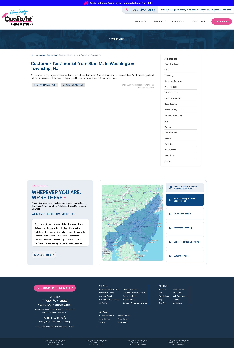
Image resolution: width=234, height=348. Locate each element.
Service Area (198, 21)
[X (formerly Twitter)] (44, 317)
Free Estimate (221, 21)
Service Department (173, 115)
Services (139, 21)
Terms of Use (57, 322)
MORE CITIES (42, 254)
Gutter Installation (130, 296)
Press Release (170, 87)
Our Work (177, 21)
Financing (168, 75)
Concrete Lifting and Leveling (134, 293)
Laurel (78, 240)
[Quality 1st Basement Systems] (18, 17)
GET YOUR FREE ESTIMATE (54, 288)
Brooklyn (72, 224)
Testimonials (170, 132)
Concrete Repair (105, 296)
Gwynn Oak (49, 236)
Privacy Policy (44, 322)
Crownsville (74, 228)
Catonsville (40, 228)
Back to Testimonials (73, 85)
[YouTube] (48, 317)
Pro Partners (170, 150)
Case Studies (170, 104)
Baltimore (39, 224)
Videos (167, 127)
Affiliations (169, 155)
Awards (167, 138)
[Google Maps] (54, 317)
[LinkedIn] (58, 317)
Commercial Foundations (109, 299)
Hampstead (74, 236)
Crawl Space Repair (131, 289)
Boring (49, 224)
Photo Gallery (170, 110)
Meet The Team (171, 64)
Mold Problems (129, 299)
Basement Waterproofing (109, 289)
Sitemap (67, 322)
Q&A (166, 70)
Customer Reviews (173, 81)
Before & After (171, 92)
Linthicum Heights (53, 243)
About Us (158, 21)
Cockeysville (52, 228)
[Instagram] (61, 317)
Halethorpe (62, 236)
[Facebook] (51, 317)
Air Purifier (103, 303)
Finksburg (39, 232)
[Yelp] (65, 317)
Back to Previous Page (44, 85)
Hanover (38, 240)
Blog (166, 121)
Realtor (167, 161)
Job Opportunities (172, 98)
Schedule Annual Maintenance (135, 303)
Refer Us (168, 144)
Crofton (63, 228)
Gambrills (81, 232)
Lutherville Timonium (72, 243)
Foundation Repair (106, 293)
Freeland (71, 232)
